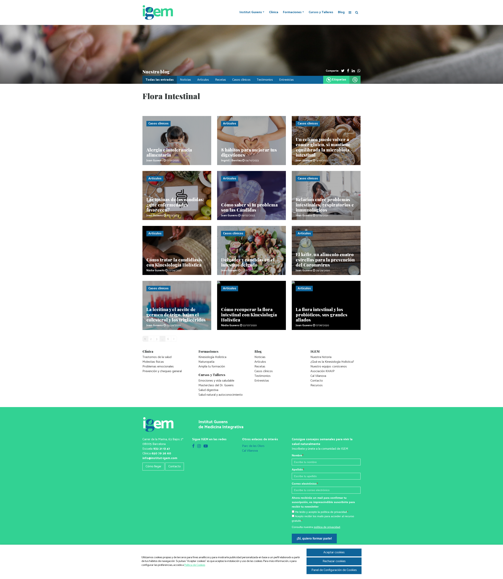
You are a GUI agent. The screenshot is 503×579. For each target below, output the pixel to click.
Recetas (220, 79)
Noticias (185, 79)
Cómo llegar (153, 466)
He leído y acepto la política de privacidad (321, 511)
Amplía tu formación (211, 366)
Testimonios (265, 79)
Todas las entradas (160, 79)
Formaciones (292, 12)
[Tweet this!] (342, 71)
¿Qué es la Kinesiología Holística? (332, 361)
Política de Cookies (194, 565)
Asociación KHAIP (322, 371)
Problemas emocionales (158, 366)
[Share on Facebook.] (348, 71)
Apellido (298, 469)
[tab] (336, 80)
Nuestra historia (320, 357)
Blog (341, 12)
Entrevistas (286, 79)
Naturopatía (206, 361)
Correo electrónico (305, 483)
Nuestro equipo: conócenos (328, 366)
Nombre (297, 455)
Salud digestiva (208, 390)
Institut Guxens (251, 12)
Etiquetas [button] (338, 79)
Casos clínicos (241, 79)
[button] (355, 80)
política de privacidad (327, 527)
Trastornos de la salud (157, 357)
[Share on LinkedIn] (353, 71)
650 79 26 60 (161, 453)
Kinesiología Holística (212, 357)
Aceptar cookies (334, 552)
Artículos (203, 79)
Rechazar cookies (334, 561)
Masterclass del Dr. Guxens (216, 385)
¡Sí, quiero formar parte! (314, 538)
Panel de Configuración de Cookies (334, 570)
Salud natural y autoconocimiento (220, 394)
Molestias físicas (153, 361)
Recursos (316, 385)
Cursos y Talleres (321, 12)
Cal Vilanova (318, 376)
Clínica (273, 12)
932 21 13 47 (161, 448)
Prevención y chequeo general (162, 371)
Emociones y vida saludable (216, 380)
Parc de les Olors (253, 446)
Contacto (316, 380)
